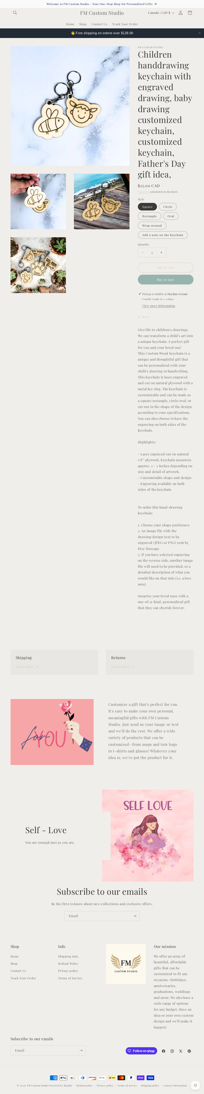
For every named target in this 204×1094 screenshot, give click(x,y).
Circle (167, 207)
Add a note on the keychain (162, 235)
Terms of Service (70, 978)
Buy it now (165, 279)
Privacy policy (68, 971)
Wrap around (152, 225)
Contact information (175, 1085)
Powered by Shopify (60, 1085)
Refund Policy (68, 963)
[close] (199, 32)
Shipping (143, 191)
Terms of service (127, 1085)
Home (15, 956)
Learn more (25, 666)
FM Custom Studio (37, 1085)
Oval (171, 216)
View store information (158, 306)
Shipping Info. (68, 956)
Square (147, 207)
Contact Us (18, 971)
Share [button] (146, 317)
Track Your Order (23, 978)
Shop (14, 963)
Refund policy (84, 1085)
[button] (15, 12)
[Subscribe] (134, 916)
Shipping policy (150, 1085)
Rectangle (149, 216)
